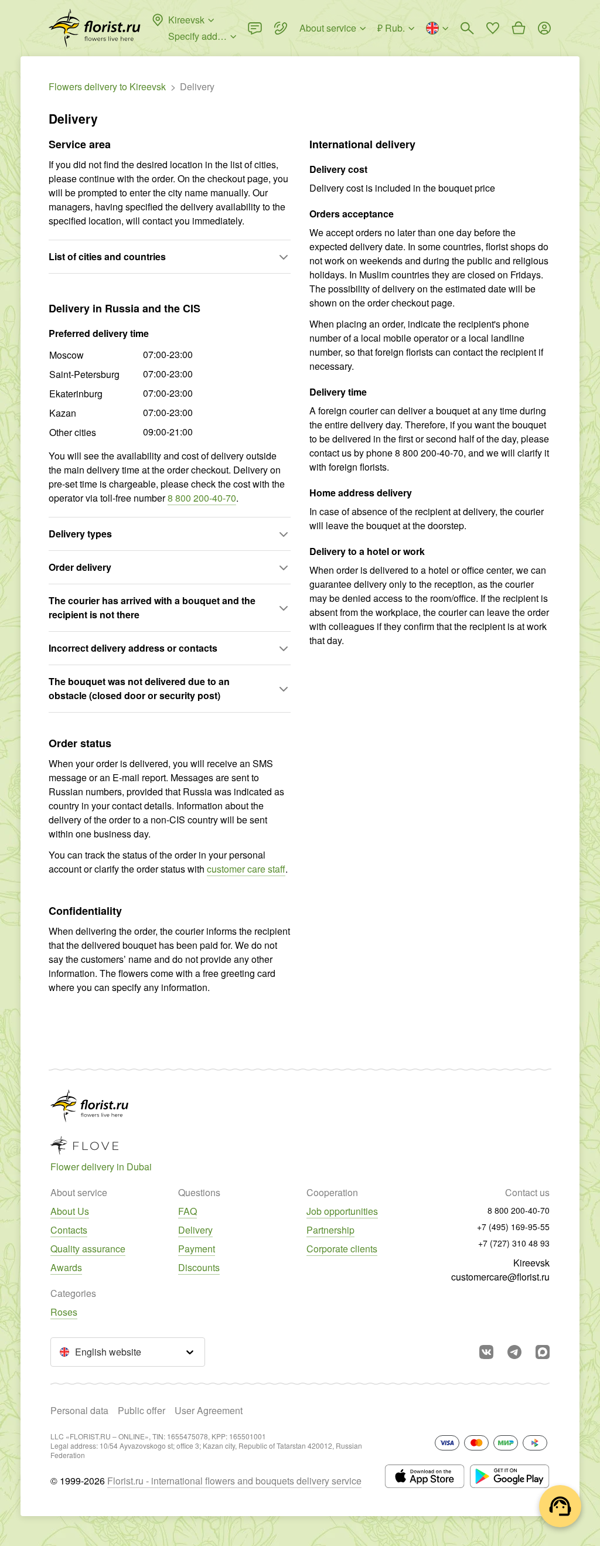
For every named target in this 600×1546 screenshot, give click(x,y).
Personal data (79, 1410)
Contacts (68, 1230)
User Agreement (209, 1410)
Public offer (141, 1410)
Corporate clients (341, 1248)
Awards (66, 1267)
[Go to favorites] (492, 28)
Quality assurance (87, 1248)
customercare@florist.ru (500, 1276)
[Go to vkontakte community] (486, 1352)
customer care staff (246, 869)
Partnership (330, 1230)
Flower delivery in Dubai (101, 1166)
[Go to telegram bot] (514, 1352)
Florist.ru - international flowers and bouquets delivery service (234, 1480)
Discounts (199, 1267)
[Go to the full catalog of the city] (94, 28)
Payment (196, 1248)
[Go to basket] (518, 28)
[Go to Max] (542, 1352)
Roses (63, 1312)
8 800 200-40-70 (202, 498)
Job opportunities (342, 1211)
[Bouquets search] (467, 28)
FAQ (187, 1211)
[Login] (544, 28)
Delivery (195, 1230)
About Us (69, 1211)
